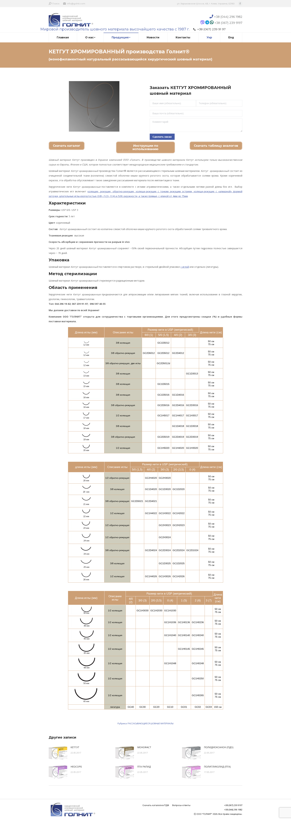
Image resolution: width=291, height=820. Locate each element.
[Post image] (58, 752)
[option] (94, 106)
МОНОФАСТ (144, 747)
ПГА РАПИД (144, 766)
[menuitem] (63, 37)
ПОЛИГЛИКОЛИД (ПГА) (217, 766)
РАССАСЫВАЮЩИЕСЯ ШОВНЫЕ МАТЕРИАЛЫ (150, 723)
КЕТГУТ (75, 747)
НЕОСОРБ (76, 766)
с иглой (185, 266)
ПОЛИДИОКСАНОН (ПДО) (218, 747)
